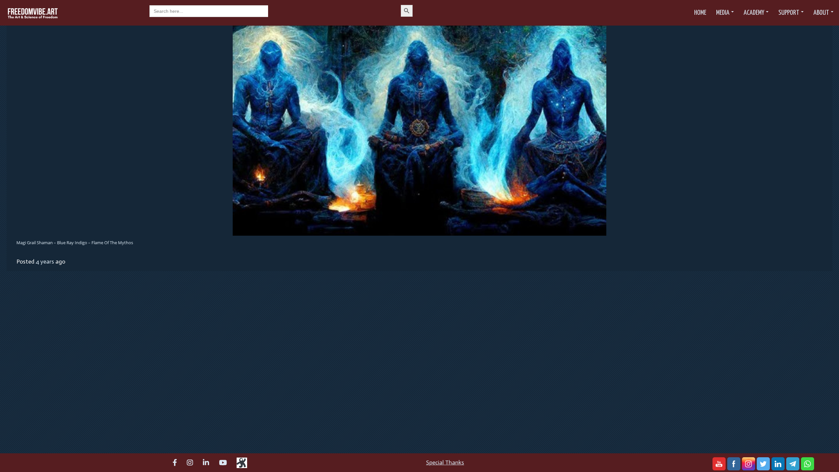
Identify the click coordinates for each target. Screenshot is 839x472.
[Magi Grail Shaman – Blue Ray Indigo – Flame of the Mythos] (419, 130)
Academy (754, 13)
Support (788, 13)
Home (700, 13)
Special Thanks (445, 462)
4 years (45, 261)
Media (723, 13)
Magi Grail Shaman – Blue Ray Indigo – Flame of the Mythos (74, 243)
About (821, 13)
